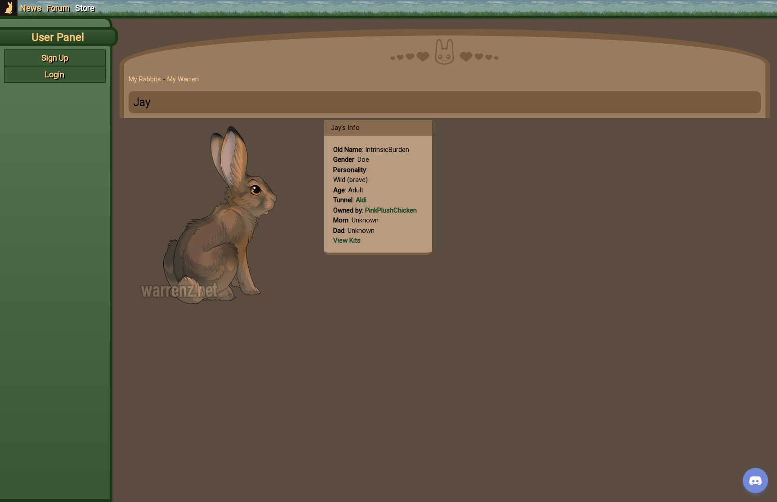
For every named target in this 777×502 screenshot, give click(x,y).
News (30, 8)
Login (54, 74)
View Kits (347, 240)
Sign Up (54, 57)
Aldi (361, 200)
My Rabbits (145, 79)
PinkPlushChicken (391, 210)
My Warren (183, 79)
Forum (58, 8)
